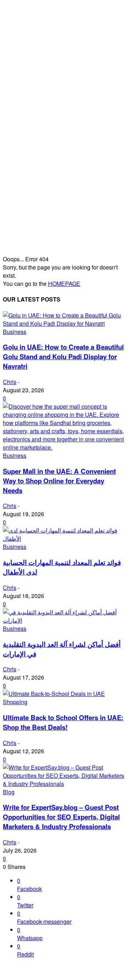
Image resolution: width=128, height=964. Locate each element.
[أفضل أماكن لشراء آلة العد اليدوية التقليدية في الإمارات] (64, 620)
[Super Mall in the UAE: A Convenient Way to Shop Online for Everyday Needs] (64, 447)
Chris (9, 382)
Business (14, 332)
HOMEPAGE (64, 283)
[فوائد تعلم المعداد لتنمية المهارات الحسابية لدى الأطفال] (64, 538)
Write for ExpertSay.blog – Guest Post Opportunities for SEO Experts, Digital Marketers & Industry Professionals (61, 816)
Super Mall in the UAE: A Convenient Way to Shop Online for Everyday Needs (59, 480)
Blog (9, 792)
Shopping (15, 702)
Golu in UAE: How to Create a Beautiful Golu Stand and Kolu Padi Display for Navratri (63, 356)
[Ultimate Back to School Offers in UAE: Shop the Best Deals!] (54, 694)
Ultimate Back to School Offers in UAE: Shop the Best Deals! (63, 722)
